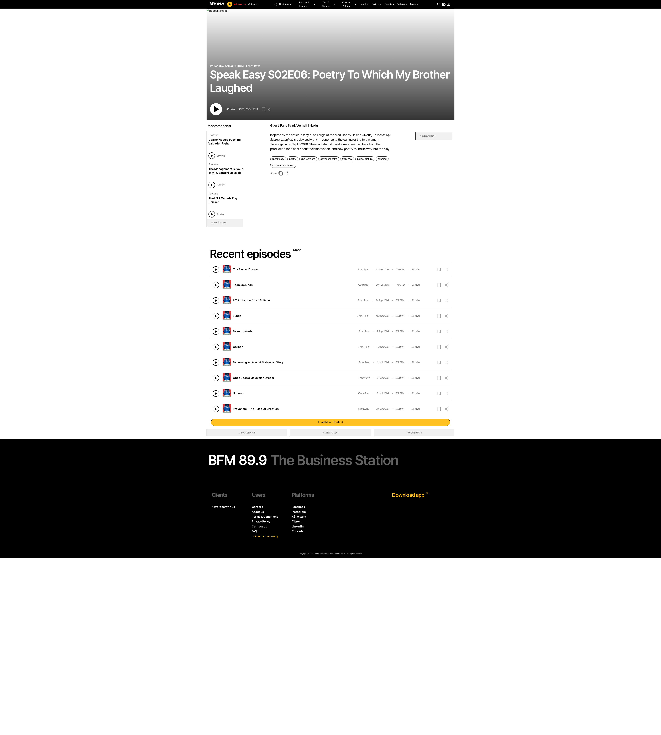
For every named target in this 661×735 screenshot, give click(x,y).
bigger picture (365, 158)
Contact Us (259, 526)
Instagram (299, 512)
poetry (292, 158)
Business (284, 4)
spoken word (308, 158)
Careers (257, 507)
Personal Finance (304, 4)
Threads (297, 531)
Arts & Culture (326, 4)
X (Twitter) (299, 516)
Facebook (298, 507)
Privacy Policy (261, 521)
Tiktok (296, 521)
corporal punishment (283, 165)
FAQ (254, 531)
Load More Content (330, 422)
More (413, 4)
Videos (401, 4)
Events (388, 4)
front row (347, 158)
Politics (375, 4)
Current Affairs (346, 4)
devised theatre (328, 158)
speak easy (278, 158)
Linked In (298, 526)
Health (362, 4)
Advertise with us (223, 507)
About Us (258, 512)
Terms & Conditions (265, 516)
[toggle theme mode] (444, 4)
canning (382, 158)
